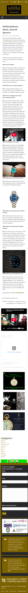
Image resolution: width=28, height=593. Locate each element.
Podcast (3, 453)
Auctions (3, 440)
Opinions (3, 451)
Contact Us (3, 446)
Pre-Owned (3, 455)
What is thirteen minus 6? (9, 505)
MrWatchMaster (16, 35)
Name (4, 471)
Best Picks (3, 442)
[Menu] (2, 17)
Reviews (3, 456)
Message (5, 486)
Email (4, 478)
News (2, 449)
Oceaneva (6, 40)
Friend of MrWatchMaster (18, 292)
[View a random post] (26, 17)
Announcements (5, 438)
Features (3, 447)
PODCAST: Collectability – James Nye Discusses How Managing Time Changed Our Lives (13, 302)
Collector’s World (5, 444)
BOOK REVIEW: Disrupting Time (10, 298)
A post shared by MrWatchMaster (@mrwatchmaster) (14, 367)
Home (2, 591)
